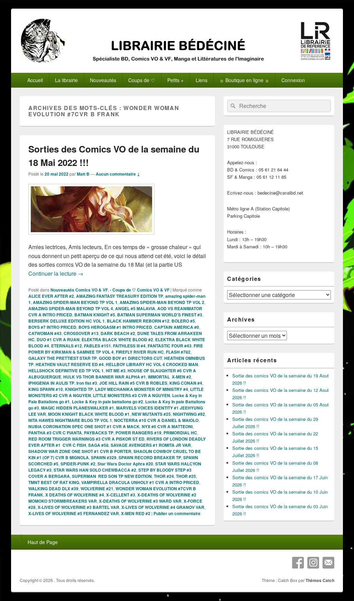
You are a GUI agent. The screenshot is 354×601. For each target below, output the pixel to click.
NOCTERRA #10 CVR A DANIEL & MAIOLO (156, 420)
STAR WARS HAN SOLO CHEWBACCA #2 (95, 470)
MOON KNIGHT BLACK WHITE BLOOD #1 (89, 414)
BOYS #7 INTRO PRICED (52, 327)
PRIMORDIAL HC (180, 433)
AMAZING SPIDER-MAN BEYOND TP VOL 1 (75, 302)
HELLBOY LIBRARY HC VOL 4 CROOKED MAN (152, 364)
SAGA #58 (98, 445)
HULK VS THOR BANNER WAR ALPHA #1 (104, 377)
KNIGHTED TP (79, 389)
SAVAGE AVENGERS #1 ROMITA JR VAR (151, 445)
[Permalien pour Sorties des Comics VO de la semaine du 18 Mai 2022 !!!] (91, 238)
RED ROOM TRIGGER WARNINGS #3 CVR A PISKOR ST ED (86, 439)
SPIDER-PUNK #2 (77, 464)
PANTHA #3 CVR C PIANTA (55, 433)
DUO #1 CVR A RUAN (58, 339)
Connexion (293, 80)
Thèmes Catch (320, 580)
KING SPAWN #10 (45, 389)
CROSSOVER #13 (81, 333)
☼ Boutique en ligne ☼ (244, 80)
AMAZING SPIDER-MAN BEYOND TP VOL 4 (70, 308)
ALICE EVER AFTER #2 (51, 296)
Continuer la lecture (55, 273)
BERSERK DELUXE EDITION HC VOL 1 (66, 321)
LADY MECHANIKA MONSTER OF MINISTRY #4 (141, 389)
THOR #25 (186, 476)
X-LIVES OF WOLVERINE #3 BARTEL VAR (78, 507)
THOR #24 (164, 476)
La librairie (66, 80)
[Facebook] (298, 563)
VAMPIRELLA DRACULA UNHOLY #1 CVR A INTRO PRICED (140, 482)
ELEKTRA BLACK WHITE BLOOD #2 (117, 339)
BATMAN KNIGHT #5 (94, 315)
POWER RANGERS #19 (138, 433)
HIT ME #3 (115, 370)
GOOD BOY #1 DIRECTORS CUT (130, 358)
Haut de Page (43, 542)
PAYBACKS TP (98, 433)
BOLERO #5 (183, 321)
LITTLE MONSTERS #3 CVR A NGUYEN (131, 395)
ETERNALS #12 (66, 346)
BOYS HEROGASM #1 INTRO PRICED (115, 327)
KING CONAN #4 (185, 383)
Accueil (35, 80)
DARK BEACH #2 (118, 333)
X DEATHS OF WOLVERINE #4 (74, 495)
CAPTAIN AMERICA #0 (176, 327)
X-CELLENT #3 (120, 495)
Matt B (83, 174)
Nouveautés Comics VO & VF (79, 290)
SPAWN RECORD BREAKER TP (150, 457)
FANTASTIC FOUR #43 (170, 346)
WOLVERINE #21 (97, 488)
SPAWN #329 (104, 457)
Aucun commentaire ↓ (118, 174)
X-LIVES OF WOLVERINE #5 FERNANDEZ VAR (73, 513)
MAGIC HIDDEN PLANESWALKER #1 (77, 408)
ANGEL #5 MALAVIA (135, 308)
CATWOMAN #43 (45, 333)
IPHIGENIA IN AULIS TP (51, 383)
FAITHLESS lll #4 (129, 346)
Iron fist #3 (86, 383)
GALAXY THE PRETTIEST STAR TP (62, 358)
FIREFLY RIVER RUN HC (140, 352)
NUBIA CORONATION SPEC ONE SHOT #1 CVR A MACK (84, 426)
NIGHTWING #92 (189, 414)
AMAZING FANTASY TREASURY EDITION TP (119, 296)
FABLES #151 (97, 346)
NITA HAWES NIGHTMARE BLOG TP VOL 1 (70, 420)
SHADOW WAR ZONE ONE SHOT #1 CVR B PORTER (79, 451)
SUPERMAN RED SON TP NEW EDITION (112, 476)
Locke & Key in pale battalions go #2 (107, 401)
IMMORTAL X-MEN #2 (169, 377)
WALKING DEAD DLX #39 (53, 488)
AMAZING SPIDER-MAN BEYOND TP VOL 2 (162, 302)
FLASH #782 (178, 352)
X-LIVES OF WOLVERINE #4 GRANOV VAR (162, 507)
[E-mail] (328, 563)
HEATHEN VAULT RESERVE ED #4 (70, 364)
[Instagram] (313, 563)
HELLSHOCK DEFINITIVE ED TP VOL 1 (66, 370)
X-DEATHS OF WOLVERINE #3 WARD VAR (140, 501)
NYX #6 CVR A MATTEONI (167, 426)
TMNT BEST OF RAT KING (53, 482)
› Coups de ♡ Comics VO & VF (139, 290)
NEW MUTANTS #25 (151, 414)
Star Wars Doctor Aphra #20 (125, 464)
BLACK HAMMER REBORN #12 (138, 321)
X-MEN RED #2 (135, 513)
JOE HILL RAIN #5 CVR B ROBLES (133, 383)
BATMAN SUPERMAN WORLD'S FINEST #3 (159, 315)
